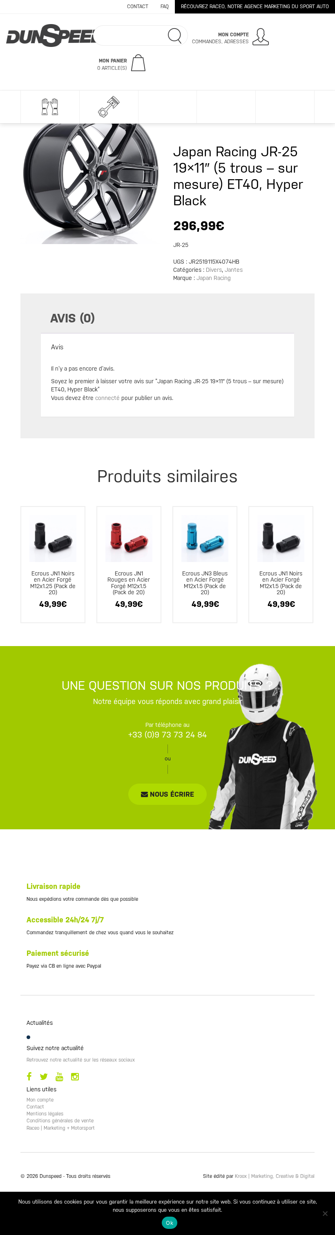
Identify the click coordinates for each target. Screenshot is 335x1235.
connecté (107, 398)
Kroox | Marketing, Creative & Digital (275, 1176)
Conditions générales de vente (60, 1121)
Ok (169, 1222)
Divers (226, 107)
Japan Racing (214, 278)
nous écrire (171, 794)
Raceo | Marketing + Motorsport (61, 1128)
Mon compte (40, 1100)
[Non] (325, 1213)
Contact (137, 6)
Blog (284, 107)
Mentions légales (45, 1114)
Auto (108, 107)
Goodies (167, 107)
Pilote (49, 107)
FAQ (165, 6)
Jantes (234, 270)
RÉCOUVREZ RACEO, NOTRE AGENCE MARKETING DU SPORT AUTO (255, 6)
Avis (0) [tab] (72, 318)
